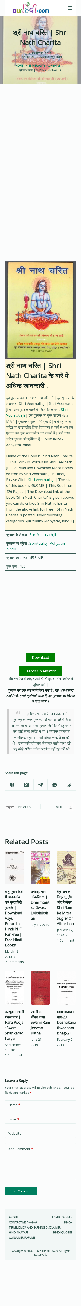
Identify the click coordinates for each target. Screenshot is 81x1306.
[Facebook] (12, 785)
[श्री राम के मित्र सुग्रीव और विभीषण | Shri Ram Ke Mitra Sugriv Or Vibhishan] (66, 867)
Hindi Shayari (18, 1232)
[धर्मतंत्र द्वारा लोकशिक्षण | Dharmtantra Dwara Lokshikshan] (40, 867)
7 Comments (14, 962)
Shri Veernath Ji (41, 479)
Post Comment (21, 1191)
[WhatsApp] (55, 785)
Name (14, 1105)
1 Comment (65, 940)
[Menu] (70, 8)
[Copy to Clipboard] (69, 785)
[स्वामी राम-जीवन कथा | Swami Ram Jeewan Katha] (40, 988)
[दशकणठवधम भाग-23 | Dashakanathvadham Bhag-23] (66, 988)
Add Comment (20, 1149)
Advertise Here (62, 1217)
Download (40, 657)
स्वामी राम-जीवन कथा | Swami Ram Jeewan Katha (40, 1022)
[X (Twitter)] (26, 785)
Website (14, 1133)
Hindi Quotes (62, 1232)
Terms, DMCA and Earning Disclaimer (35, 1227)
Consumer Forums (22, 1237)
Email (13, 1119)
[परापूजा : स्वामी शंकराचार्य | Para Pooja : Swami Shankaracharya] (14, 988)
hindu (58, 57)
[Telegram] (41, 785)
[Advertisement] (40, 137)
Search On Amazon (40, 671)
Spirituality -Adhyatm (37, 57)
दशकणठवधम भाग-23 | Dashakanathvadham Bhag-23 (66, 1022)
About (13, 1217)
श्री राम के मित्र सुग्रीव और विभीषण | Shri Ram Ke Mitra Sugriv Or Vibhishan (66, 907)
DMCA (68, 1222)
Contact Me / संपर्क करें (23, 1222)
